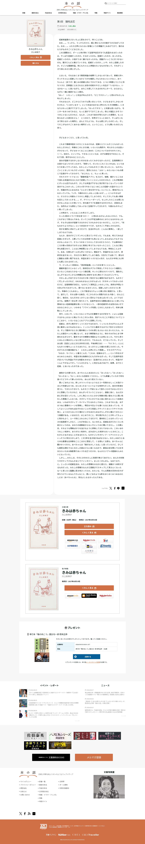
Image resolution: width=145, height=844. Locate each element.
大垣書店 (89, 551)
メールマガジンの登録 (93, 662)
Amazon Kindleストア (72, 595)
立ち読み (87, 526)
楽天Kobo (105, 595)
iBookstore (89, 595)
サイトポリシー (25, 781)
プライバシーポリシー (28, 785)
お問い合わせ (25, 795)
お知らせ (23, 791)
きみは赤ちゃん (72, 29)
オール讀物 (63, 785)
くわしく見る (87, 532)
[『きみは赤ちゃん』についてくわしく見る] (36, 33)
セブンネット (105, 540)
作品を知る (48, 13)
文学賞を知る (62, 13)
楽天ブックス (89, 540)
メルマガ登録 (94, 757)
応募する (82, 657)
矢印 (77, 720)
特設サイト (107, 13)
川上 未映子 (62, 29)
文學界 (62, 781)
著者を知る (35, 13)
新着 (23, 13)
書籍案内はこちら (51, 757)
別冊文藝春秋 (64, 788)
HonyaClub (105, 545)
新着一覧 (42, 781)
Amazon (72, 540)
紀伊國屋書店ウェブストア (72, 545)
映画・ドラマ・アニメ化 (80, 13)
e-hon (89, 545)
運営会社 (23, 788)
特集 (96, 13)
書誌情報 (120, 13)
